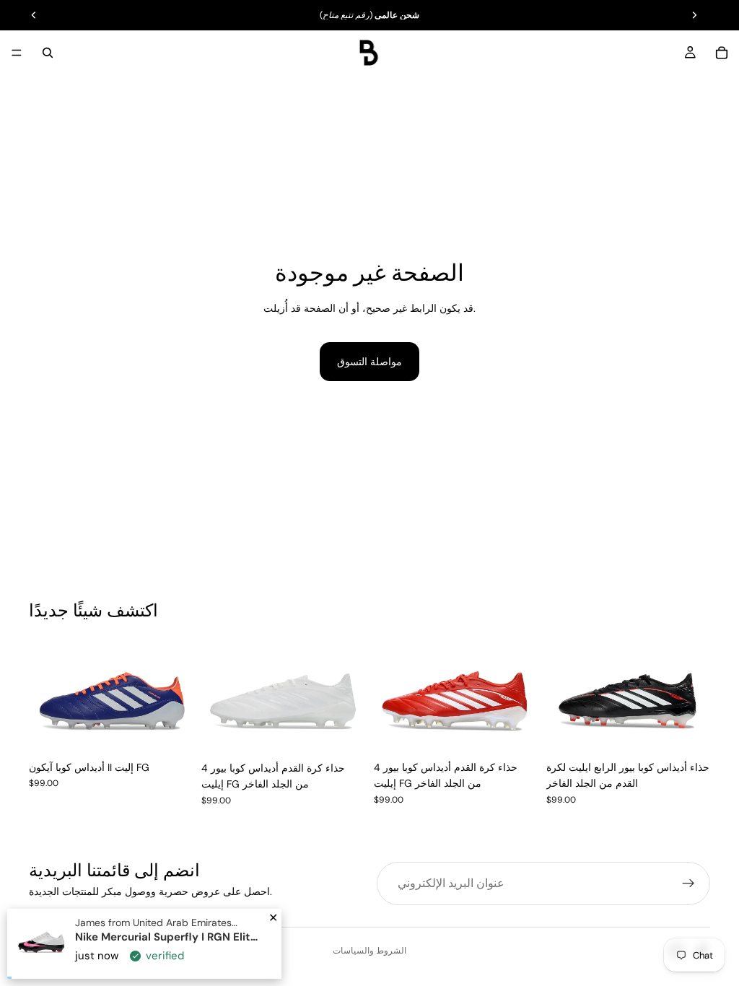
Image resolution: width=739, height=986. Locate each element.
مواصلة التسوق (369, 361)
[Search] (48, 53)
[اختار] (170, 731)
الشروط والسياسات (369, 950)
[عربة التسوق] (722, 53)
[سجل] (688, 883)
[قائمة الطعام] (16, 52)
